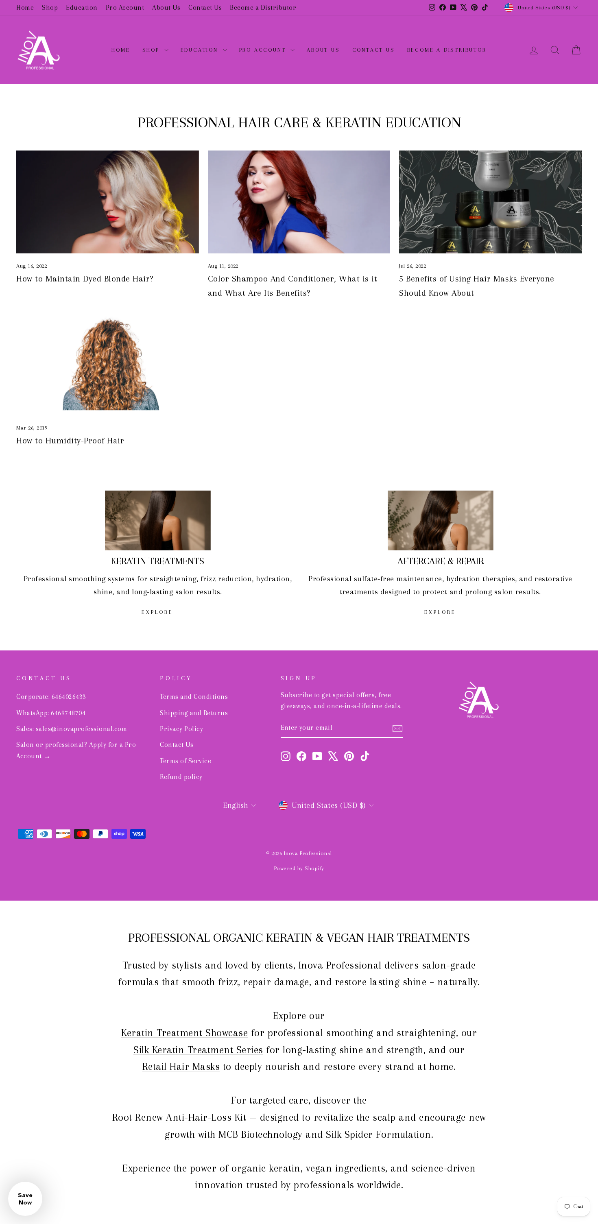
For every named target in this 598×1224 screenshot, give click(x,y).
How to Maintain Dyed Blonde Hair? (84, 279)
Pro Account (125, 7)
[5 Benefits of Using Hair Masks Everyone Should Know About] (490, 202)
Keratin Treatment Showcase (184, 1033)
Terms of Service (185, 761)
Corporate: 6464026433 (51, 696)
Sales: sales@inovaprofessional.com (71, 729)
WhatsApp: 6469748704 (50, 713)
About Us (166, 7)
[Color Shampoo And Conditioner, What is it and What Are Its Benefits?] (299, 202)
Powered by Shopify (299, 868)
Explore (157, 612)
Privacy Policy (181, 729)
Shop (50, 7)
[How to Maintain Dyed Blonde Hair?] (107, 202)
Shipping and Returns (194, 713)
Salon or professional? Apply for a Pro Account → (76, 750)
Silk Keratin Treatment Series (198, 1050)
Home (25, 7)
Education (82, 7)
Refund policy (181, 777)
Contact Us (205, 7)
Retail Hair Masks (181, 1066)
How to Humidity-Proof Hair (70, 440)
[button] (25, 1199)
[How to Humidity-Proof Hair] (107, 363)
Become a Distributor (263, 7)
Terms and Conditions (194, 696)
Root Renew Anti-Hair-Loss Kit (179, 1117)
